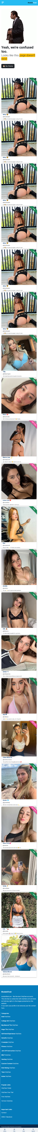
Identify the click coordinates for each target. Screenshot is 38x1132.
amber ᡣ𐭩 (6, 672)
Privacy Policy (4, 1126)
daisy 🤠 (5, 114)
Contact (4, 1113)
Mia (4, 543)
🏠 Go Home (8, 66)
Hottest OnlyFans (7, 1101)
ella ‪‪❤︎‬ (5, 714)
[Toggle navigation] (3, 2)
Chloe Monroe (7, 757)
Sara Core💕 (7, 843)
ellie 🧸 (5, 629)
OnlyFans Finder (6, 1088)
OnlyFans (5, 1016)
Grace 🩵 (6, 800)
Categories (5, 1013)
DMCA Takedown (6, 1117)
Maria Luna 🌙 (7, 457)
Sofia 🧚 (5, 886)
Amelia (5, 586)
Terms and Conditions (17, 1126)
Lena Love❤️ (7, 500)
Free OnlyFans (5, 1096)
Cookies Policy (10, 1126)
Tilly (4, 372)
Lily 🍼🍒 (6, 929)
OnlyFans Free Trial (7, 1092)
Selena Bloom (7, 972)
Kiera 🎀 (5, 414)
